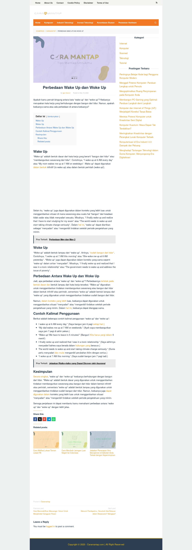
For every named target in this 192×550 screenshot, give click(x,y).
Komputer (124, 48)
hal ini (81, 224)
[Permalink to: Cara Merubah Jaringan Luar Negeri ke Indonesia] (74, 440)
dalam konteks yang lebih (54, 300)
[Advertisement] (74, 189)
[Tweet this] (40, 419)
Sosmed (123, 53)
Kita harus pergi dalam (101, 334)
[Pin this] (44, 419)
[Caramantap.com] (47, 13)
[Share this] (35, 419)
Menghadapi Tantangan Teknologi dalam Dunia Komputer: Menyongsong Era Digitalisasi (139, 154)
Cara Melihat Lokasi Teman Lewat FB (44, 451)
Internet (123, 43)
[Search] (155, 22)
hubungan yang (82, 345)
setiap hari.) (99, 324)
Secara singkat (40, 376)
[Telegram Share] (49, 419)
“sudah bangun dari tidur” (102, 252)
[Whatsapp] (54, 419)
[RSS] (157, 3)
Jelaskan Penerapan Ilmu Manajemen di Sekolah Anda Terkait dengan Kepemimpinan (102, 452)
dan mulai (59, 352)
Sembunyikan (53, 116)
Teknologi (124, 58)
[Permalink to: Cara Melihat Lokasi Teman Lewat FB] (46, 440)
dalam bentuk (39, 167)
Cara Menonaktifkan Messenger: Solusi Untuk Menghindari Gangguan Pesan (50, 511)
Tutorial (123, 62)
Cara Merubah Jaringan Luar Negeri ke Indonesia (74, 451)
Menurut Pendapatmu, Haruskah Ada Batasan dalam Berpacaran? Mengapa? (98, 511)
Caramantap (45, 501)
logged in (50, 526)
